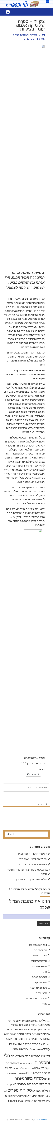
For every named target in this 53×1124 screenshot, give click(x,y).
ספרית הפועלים (25, 1084)
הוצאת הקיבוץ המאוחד (36, 1029)
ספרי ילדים (41, 993)
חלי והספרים (40, 950)
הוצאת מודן (19, 1038)
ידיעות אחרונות (27, 1063)
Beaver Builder (40, 1120)
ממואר (16, 1068)
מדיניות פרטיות (39, 961)
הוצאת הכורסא (18, 1024)
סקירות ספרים (20, 1090)
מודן (32, 1068)
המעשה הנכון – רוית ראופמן (32, 853)
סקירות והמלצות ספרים (35, 998)
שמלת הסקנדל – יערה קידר (33, 859)
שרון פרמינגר (44, 1101)
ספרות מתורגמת (38, 987)
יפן (48, 1068)
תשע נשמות (16, 1101)
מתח (44, 971)
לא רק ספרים (40, 955)
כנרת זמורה (40, 1068)
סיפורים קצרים (39, 977)
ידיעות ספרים (13, 1063)
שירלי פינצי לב (12, 1095)
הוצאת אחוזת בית (35, 1024)
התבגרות (16, 1056)
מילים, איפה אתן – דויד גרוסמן (31, 879)
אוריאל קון (44, 1020)
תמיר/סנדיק (31, 1100)
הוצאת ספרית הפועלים (34, 1044)
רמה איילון (31, 1095)
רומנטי (41, 1095)
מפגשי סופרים (39, 966)
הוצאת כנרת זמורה (28, 1034)
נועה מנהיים (20, 1073)
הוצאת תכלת (35, 1049)
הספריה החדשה (30, 1056)
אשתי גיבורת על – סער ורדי (33, 864)
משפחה (37, 1073)
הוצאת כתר (31, 1038)
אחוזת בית (33, 1020)
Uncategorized (38, 944)
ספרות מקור (40, 982)
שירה (44, 1003)
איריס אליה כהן (20, 1020)
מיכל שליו (24, 1068)
